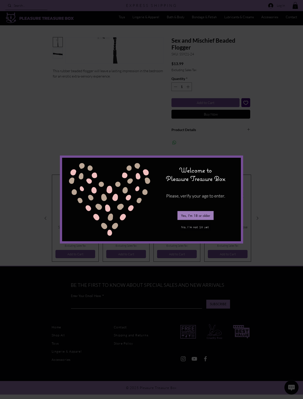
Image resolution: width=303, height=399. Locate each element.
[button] (195, 215)
